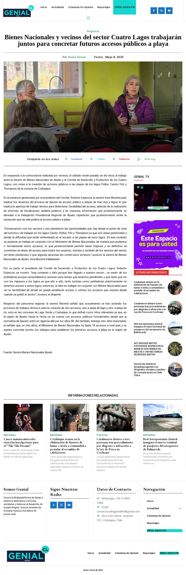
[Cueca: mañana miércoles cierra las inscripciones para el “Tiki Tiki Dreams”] (23, 417)
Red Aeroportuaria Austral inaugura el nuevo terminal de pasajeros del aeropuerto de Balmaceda (149, 328)
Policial (102, 435)
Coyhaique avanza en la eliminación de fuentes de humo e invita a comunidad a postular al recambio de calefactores (149, 288)
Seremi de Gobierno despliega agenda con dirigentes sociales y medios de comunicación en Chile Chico (149, 370)
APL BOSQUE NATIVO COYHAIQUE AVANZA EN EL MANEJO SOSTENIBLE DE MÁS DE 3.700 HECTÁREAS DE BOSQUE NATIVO (149, 349)
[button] (88, 17)
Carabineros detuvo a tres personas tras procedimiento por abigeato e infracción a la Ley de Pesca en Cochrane (150, 307)
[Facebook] (154, 10)
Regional (93, 31)
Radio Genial (77, 57)
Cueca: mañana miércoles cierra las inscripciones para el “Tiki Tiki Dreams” (21, 442)
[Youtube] (169, 10)
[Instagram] (161, 10)
